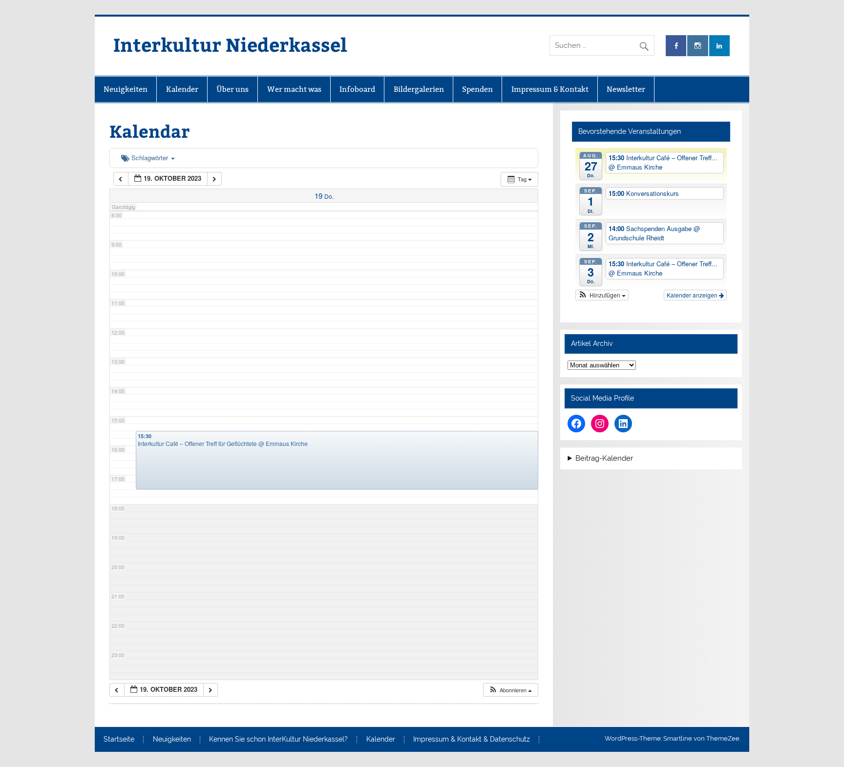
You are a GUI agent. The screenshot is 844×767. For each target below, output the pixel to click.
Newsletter (626, 89)
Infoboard (357, 89)
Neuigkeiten (126, 89)
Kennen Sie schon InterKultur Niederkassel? (278, 739)
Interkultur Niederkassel (230, 44)
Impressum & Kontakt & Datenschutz (471, 739)
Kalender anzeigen (693, 295)
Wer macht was (294, 89)
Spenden (477, 89)
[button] (510, 690)
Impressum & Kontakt (550, 89)
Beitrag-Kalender (604, 458)
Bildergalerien (419, 89)
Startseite (119, 739)
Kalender (182, 89)
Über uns (232, 89)
